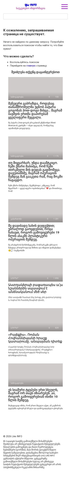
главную (31, 65)
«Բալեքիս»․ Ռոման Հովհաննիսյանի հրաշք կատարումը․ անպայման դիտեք (35, 338)
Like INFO (31, 5)
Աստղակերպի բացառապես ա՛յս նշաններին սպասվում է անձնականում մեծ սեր (35, 288)
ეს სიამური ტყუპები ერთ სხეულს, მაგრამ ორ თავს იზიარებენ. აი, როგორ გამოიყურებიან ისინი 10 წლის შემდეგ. (33, 395)
